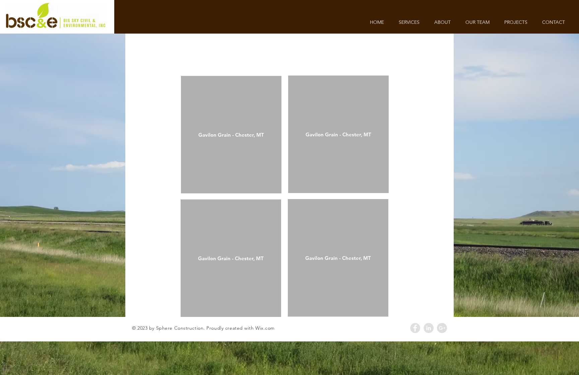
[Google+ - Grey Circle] (442, 328)
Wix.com (265, 328)
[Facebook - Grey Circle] (415, 328)
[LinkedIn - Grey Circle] (429, 328)
